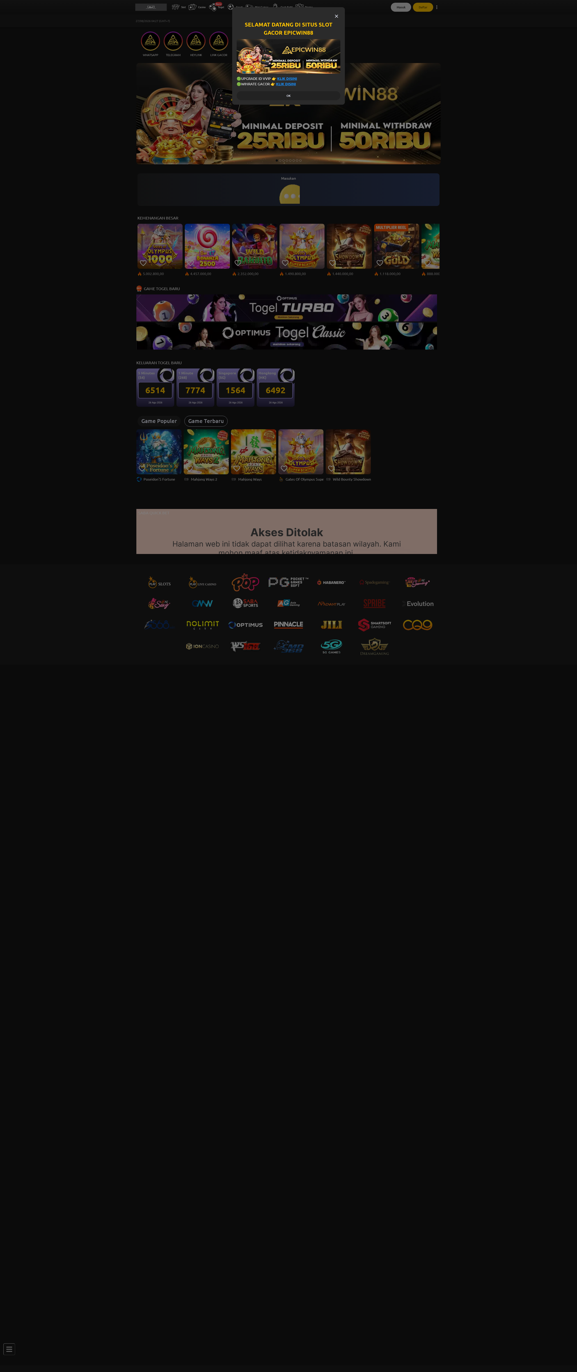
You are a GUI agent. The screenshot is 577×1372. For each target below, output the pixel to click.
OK (288, 95)
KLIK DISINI (287, 79)
